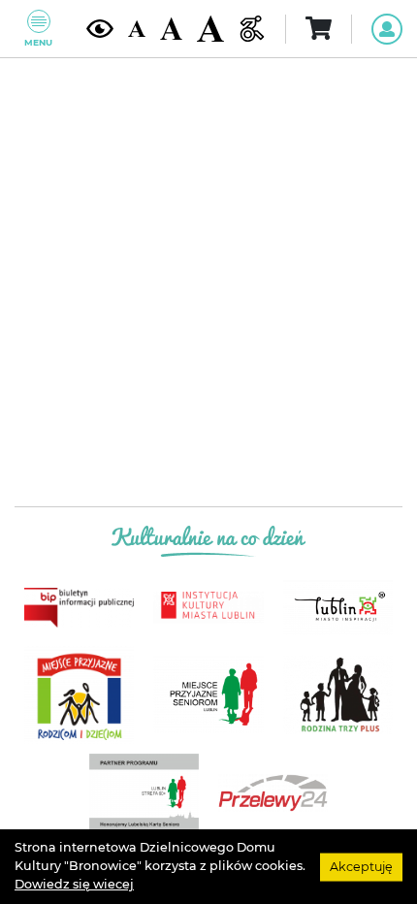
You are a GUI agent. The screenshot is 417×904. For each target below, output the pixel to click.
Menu (38, 42)
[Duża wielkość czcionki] (210, 29)
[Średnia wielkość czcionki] (171, 28)
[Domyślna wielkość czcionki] (137, 29)
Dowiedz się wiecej (74, 884)
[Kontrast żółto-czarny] (99, 28)
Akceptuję (361, 865)
